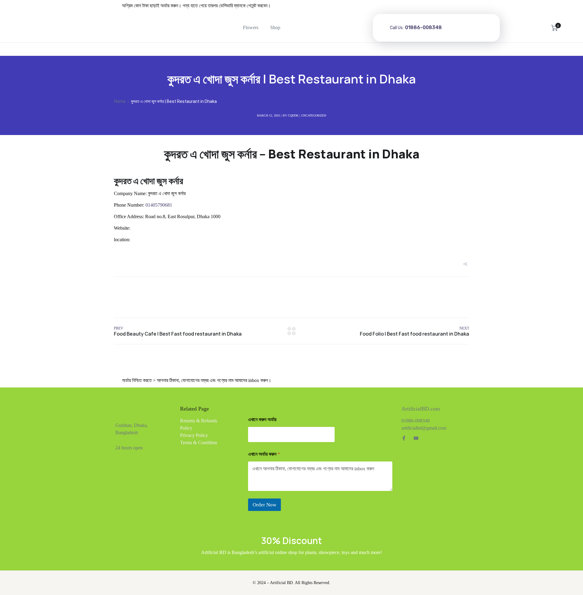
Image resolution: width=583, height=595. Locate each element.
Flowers (250, 27)
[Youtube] (416, 438)
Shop (275, 27)
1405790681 (158, 205)
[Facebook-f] (403, 438)
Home (120, 101)
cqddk (293, 115)
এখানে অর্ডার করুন (264, 454)
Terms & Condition (198, 442)
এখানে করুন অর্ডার (262, 419)
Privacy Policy (194, 435)
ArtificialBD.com (420, 409)
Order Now (264, 505)
